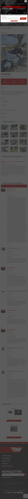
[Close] (26, 1)
